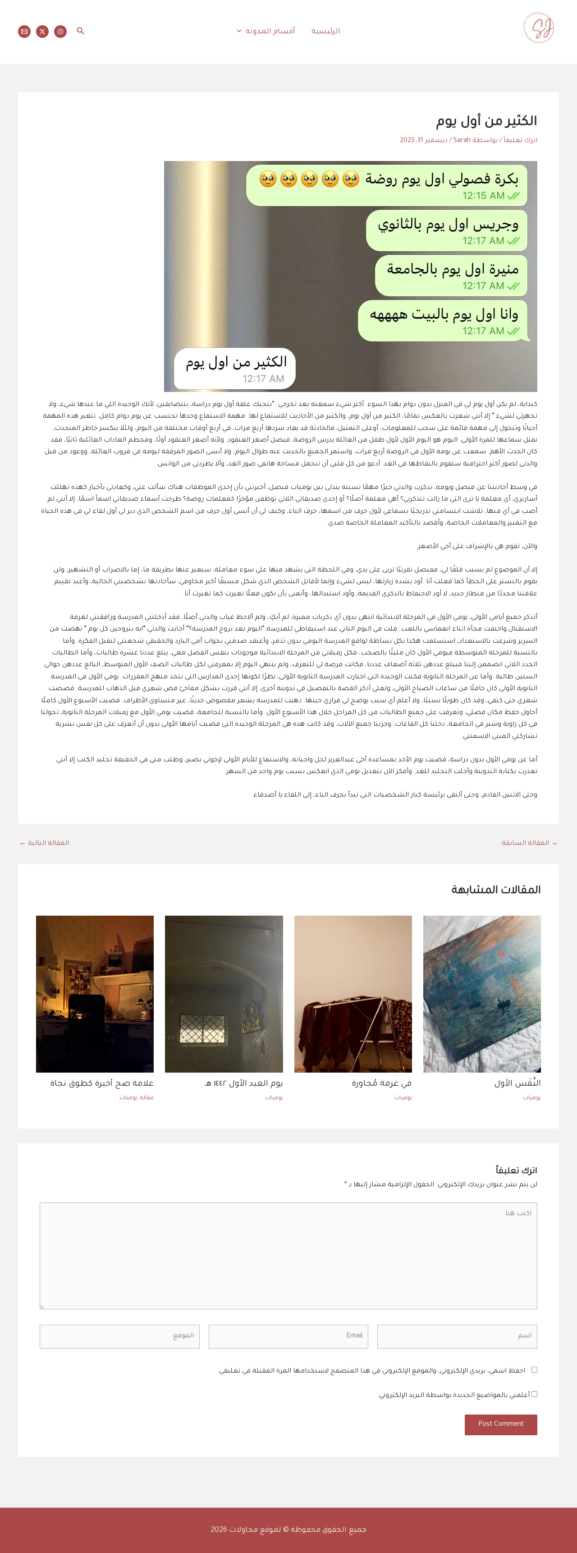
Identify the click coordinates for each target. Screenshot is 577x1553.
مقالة (147, 1098)
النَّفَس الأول (517, 1084)
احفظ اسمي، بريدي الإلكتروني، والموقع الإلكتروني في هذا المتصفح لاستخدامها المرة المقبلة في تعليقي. (371, 1371)
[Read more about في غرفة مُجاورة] (353, 995)
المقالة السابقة (530, 844)
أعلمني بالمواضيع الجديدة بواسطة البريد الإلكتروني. (453, 1396)
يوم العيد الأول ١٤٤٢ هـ (244, 1084)
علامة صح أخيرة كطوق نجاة (102, 1084)
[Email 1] (24, 31)
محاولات (546, 51)
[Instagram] (60, 31)
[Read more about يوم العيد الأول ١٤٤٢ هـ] (224, 995)
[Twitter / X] (42, 31)
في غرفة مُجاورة (382, 1084)
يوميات (532, 1098)
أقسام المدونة (270, 32)
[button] (241, 32)
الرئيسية (325, 32)
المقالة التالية (44, 844)
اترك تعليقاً (520, 141)
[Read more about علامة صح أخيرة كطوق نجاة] (95, 995)
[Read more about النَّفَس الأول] (482, 995)
